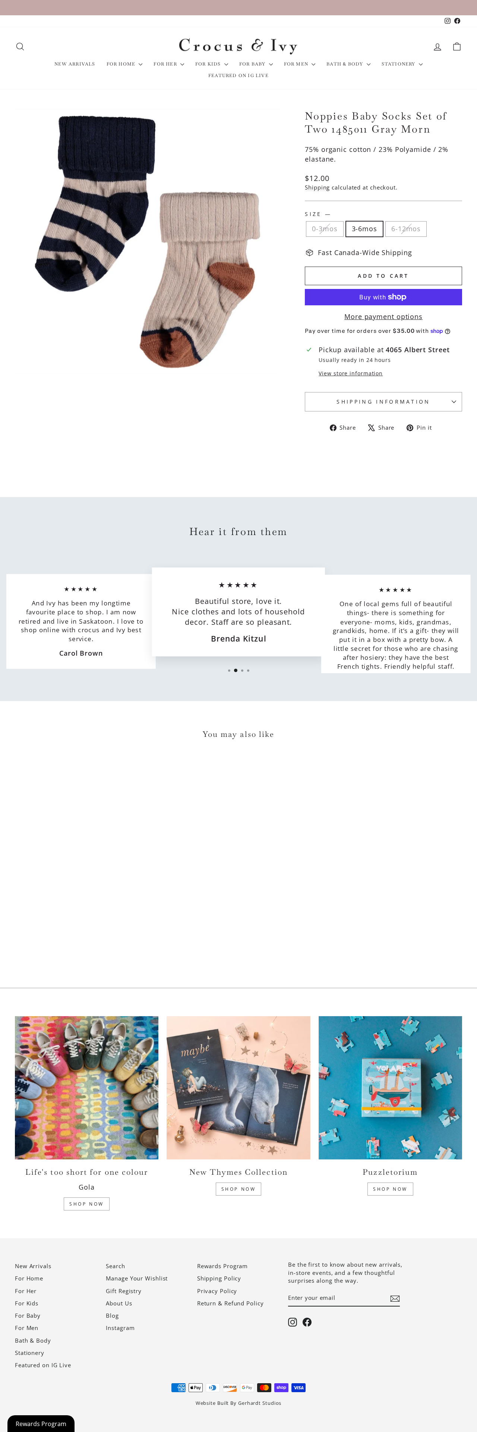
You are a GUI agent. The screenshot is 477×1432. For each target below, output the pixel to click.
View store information (351, 373)
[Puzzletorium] (390, 1087)
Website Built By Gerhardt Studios (239, 1403)
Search (115, 1266)
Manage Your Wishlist (137, 1278)
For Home (122, 64)
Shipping (317, 187)
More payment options (383, 316)
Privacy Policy (217, 1291)
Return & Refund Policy (230, 1303)
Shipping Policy (219, 1278)
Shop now (390, 1189)
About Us (119, 1303)
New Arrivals (74, 64)
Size (317, 213)
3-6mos (364, 228)
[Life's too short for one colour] (86, 1087)
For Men (297, 64)
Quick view (67, 907)
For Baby (253, 64)
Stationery (399, 64)
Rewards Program (222, 1266)
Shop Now (86, 1204)
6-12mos (406, 228)
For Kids (208, 64)
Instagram (120, 1327)
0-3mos (324, 228)
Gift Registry (124, 1291)
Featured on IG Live (238, 76)
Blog (112, 1315)
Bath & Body (345, 64)
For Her (166, 64)
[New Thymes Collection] (238, 1087)
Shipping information (383, 401)
